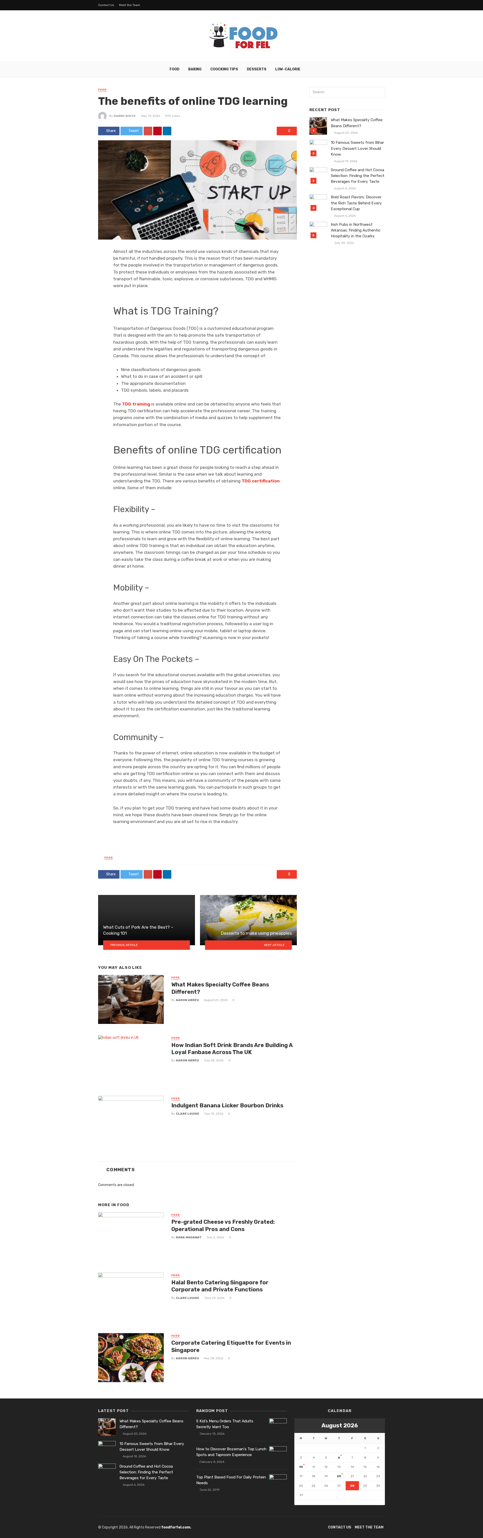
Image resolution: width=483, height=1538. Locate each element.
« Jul (298, 1502)
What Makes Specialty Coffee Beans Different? (220, 988)
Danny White (125, 116)
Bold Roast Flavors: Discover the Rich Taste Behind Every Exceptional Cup (356, 203)
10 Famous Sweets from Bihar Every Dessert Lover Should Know (357, 148)
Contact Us (106, 5)
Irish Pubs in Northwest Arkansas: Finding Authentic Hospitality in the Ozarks (355, 230)
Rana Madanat (189, 1237)
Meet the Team (129, 5)
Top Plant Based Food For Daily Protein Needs (231, 1480)
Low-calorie (287, 69)
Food (174, 69)
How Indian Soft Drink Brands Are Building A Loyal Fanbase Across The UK (232, 1048)
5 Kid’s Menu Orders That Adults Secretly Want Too (224, 1424)
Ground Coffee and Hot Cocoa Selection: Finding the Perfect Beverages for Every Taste (357, 176)
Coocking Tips (224, 69)
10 (301, 1467)
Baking (195, 69)
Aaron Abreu (187, 1000)
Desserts (256, 69)
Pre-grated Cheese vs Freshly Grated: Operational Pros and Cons (223, 1225)
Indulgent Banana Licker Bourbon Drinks (227, 1105)
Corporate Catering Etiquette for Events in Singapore (231, 1346)
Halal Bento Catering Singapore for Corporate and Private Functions (219, 1286)
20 (339, 1476)
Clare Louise (187, 1113)
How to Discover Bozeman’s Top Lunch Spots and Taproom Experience (231, 1452)
